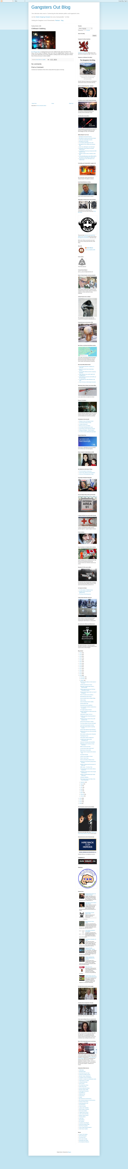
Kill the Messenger (83, 1135)
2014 (80, 673)
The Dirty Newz (82, 1104)
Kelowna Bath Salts (84, 703)
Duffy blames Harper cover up (86, 714)
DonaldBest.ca (82, 1092)
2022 (80, 659)
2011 (80, 800)
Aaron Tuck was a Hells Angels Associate (87, 382)
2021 (80, 661)
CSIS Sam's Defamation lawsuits (85, 139)
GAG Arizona (81, 1095)
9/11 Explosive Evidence (84, 1141)
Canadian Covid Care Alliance (85, 1077)
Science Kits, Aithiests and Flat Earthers (87, 472)
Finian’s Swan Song (84, 758)
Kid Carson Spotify (83, 1110)
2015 (80, 672)
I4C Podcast (81, 1121)
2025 (80, 654)
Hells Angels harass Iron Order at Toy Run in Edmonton (87, 780)
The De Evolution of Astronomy (85, 471)
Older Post (71, 103)
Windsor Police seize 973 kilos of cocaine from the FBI (91, 976)
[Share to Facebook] (55, 59)
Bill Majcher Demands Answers (85, 136)
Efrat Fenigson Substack (84, 1109)
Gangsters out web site (82, 52)
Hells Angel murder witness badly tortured (90, 903)
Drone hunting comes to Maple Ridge (87, 698)
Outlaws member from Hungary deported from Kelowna (90, 958)
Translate (88, 30)
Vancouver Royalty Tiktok (84, 1124)
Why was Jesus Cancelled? (84, 425)
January (82, 796)
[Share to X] (53, 59)
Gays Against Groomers (84, 1091)
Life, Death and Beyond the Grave (86, 427)
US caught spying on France (86, 709)
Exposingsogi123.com (83, 1103)
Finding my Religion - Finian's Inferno (86, 430)
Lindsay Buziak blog (83, 1082)
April (81, 790)
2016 (80, 670)
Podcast (57, 20)
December (82, 676)
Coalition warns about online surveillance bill (86, 740)
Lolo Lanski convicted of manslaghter (90, 931)
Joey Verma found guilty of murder (87, 725)
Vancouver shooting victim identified (87, 742)
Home (53, 103)
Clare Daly (81, 1118)
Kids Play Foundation (83, 1125)
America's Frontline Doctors (84, 1074)
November (82, 678)
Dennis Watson (90, 247)
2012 (80, 798)
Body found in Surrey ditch (85, 750)
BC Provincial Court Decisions (85, 1098)
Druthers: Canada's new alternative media (87, 1079)
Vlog (62, 20)
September (82, 782)
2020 (80, 663)
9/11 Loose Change (83, 1138)
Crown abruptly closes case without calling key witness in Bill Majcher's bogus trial (87, 157)
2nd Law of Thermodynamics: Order (86, 474)
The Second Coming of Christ (85, 422)
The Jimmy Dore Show (83, 1085)
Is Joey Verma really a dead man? (87, 748)
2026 (80, 652)
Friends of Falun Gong (83, 1101)
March (81, 792)
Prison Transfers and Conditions (86, 694)
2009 (80, 803)
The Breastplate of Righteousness (86, 590)
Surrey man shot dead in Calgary (87, 721)
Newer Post (34, 103)
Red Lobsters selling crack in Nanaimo (88, 734)
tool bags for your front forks (83, 237)
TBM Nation (81, 1070)
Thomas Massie (82, 1116)
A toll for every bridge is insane (86, 756)
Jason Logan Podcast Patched (85, 1127)
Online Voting (83, 700)
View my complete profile (90, 249)
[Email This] (50, 59)
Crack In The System (83, 1134)
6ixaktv (80, 1097)
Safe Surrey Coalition (83, 1128)
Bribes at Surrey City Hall (85, 746)
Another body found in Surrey (86, 684)
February (82, 794)
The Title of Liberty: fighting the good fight (87, 431)
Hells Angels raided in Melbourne (87, 737)
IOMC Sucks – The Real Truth (86, 767)
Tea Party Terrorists (84, 754)
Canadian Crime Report (84, 1122)
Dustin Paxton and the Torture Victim (89, 913)
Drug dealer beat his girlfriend (86, 705)
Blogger (69, 1152)
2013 (80, 675)
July (81, 785)
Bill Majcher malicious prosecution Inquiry (87, 138)
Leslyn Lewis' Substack (84, 1107)
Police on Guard (82, 1106)
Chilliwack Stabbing (84, 777)
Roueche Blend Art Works (84, 1088)
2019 (80, 665)
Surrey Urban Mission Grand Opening (87, 729)
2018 (80, 666)
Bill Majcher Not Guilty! (83, 141)
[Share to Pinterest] (56, 59)
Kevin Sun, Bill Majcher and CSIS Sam (87, 146)
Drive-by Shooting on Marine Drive (87, 759)
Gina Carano (81, 1083)
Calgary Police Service (83, 1112)
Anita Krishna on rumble (84, 1080)
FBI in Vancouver (88, 966)
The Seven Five (82, 1137)
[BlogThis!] (52, 59)
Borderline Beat (82, 1071)
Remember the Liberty (83, 1140)
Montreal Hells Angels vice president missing (90, 894)
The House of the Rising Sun (85, 594)
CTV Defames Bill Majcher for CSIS (86, 142)
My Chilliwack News (35, 51)
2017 (80, 668)
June (81, 787)
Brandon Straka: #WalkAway (85, 1076)
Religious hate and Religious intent (86, 421)
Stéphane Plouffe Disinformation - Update (90, 949)
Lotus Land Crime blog (83, 1113)
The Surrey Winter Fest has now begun (88, 723)
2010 (80, 801)
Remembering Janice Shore (86, 696)
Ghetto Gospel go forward (43, 17)
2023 (80, 658)
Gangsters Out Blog (50, 7)
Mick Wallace (82, 1119)
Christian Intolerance (83, 424)
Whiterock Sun (82, 1094)
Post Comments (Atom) (41, 105)
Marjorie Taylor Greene (83, 1115)
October (82, 680)
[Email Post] (48, 59)
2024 (80, 656)
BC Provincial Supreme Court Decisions (87, 1100)
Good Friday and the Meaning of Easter (87, 428)
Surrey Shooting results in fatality (86, 701)
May (81, 789)
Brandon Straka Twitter (83, 1089)
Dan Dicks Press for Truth (84, 1073)
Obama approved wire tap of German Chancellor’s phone (87, 690)
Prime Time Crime (82, 1086)
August (81, 784)
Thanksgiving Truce (84, 735)
